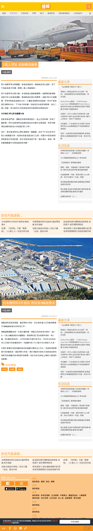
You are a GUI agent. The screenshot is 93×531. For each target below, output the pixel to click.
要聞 (42, 481)
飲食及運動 (45, 495)
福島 (20, 369)
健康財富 (51, 13)
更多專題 (77, 498)
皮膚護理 (68, 498)
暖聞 (52, 481)
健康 (4, 13)
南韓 (12, 369)
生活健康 (55, 495)
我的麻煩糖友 (64, 13)
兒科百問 (44, 498)
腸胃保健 (35, 498)
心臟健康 (82, 495)
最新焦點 (35, 481)
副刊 (42, 13)
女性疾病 (53, 498)
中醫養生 (63, 495)
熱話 (47, 481)
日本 (5, 369)
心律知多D (78, 13)
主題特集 (24, 13)
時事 (34, 13)
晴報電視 (13, 13)
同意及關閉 (75, 522)
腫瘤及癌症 (73, 495)
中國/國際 (6, 72)
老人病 (61, 498)
